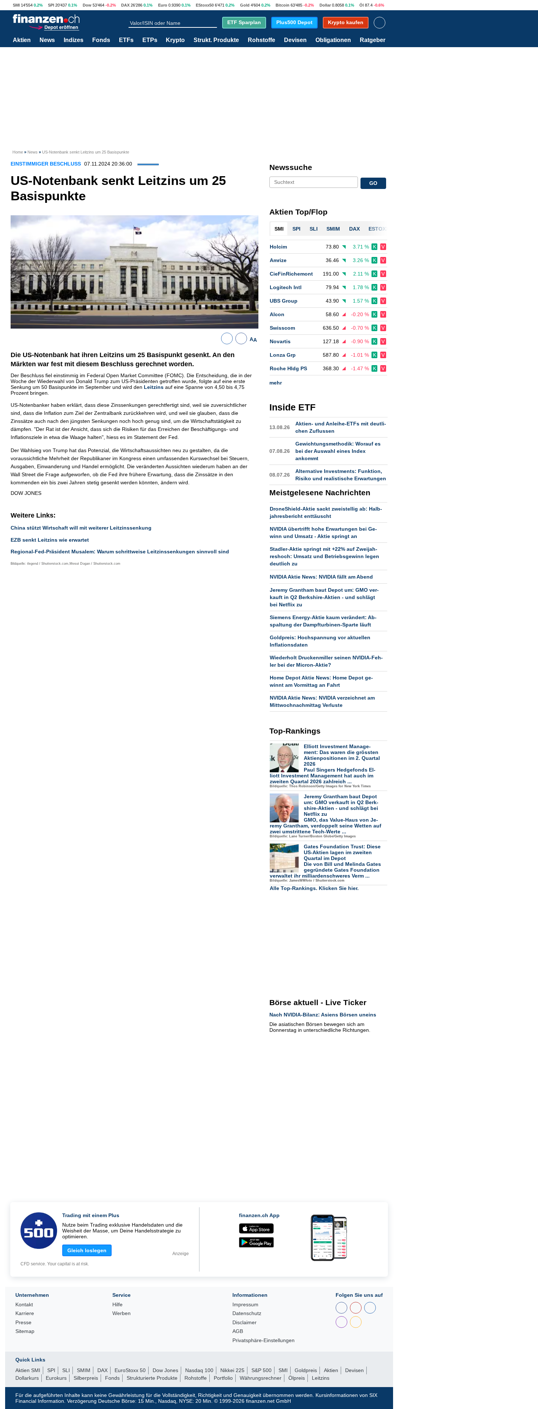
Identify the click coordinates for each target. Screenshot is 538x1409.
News (47, 40)
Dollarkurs (27, 1378)
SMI (16, 5)
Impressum (245, 1304)
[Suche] (213, 23)
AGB (237, 1331)
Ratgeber (372, 40)
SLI (66, 1370)
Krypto (175, 40)
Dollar (325, 5)
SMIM (83, 1370)
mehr (275, 383)
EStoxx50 (205, 5)
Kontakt (24, 1304)
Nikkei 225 (232, 1370)
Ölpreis (296, 1378)
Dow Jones (165, 1370)
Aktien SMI (27, 1370)
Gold (245, 5)
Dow (87, 5)
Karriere (24, 1313)
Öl (361, 5)
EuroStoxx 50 (130, 1370)
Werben (121, 1313)
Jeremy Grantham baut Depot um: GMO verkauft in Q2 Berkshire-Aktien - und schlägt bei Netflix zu (324, 597)
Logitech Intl (286, 287)
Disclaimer (244, 1322)
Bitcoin (282, 5)
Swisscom (282, 328)
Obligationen (333, 40)
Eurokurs (56, 1378)
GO (373, 183)
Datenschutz (246, 1313)
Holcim (278, 247)
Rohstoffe (261, 40)
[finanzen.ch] (46, 18)
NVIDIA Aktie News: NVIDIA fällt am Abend (321, 577)
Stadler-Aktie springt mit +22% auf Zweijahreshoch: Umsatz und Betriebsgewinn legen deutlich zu (324, 556)
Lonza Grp (283, 355)
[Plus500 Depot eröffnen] (53, 27)
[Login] (379, 23)
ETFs (126, 40)
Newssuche (290, 167)
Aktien (22, 40)
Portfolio (223, 1378)
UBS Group (284, 301)
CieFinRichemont (291, 274)
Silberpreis (86, 1378)
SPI (51, 5)
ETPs (149, 40)
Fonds (101, 40)
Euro (162, 5)
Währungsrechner (260, 1378)
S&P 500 (261, 1370)
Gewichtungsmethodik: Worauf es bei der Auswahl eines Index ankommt (338, 451)
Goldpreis (306, 1370)
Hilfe (117, 1304)
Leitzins (154, 387)
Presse (23, 1322)
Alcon (277, 314)
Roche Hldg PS (288, 368)
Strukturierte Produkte (152, 1378)
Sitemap (24, 1331)
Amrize (278, 260)
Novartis (280, 341)
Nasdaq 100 (199, 1370)
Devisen (295, 40)
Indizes (73, 40)
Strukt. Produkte (216, 40)
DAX (125, 5)
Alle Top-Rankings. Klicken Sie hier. (314, 888)
